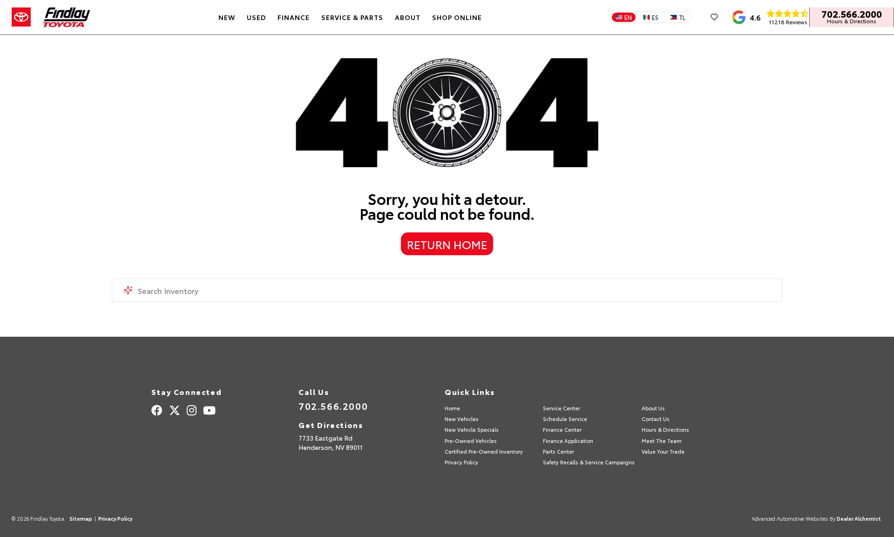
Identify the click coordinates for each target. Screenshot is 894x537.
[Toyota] (21, 17)
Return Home (447, 244)
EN (628, 17)
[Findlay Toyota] (66, 17)
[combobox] (447, 290)
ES (655, 17)
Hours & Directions (851, 21)
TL (682, 17)
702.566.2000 (851, 13)
